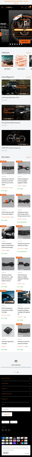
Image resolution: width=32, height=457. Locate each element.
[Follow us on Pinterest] (9, 430)
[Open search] (22, 7)
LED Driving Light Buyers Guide (10, 97)
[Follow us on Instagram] (6, 430)
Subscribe (7, 414)
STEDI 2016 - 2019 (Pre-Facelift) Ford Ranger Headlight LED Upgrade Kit (24, 311)
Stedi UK (4, 176)
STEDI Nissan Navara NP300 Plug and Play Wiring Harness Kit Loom (24, 214)
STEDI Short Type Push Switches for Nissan (23, 342)
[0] (29, 7)
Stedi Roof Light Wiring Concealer (8, 342)
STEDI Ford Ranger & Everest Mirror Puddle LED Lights (7, 310)
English (4, 422)
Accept (5, 453)
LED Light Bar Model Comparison (11, 123)
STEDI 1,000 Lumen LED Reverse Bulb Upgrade (8, 213)
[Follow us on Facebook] (3, 430)
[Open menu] (2, 7)
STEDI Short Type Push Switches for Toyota (23, 244)
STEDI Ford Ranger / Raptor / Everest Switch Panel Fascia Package (8, 245)
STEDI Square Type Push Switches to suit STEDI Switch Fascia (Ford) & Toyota (8, 181)
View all (28, 53)
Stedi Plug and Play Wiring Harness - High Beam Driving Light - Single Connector (7, 277)
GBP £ (12, 422)
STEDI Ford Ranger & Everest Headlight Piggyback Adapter (23, 181)
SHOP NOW (16, 41)
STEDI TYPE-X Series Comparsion (11, 148)
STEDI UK (20, 241)
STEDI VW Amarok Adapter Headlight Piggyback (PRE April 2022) (23, 277)
